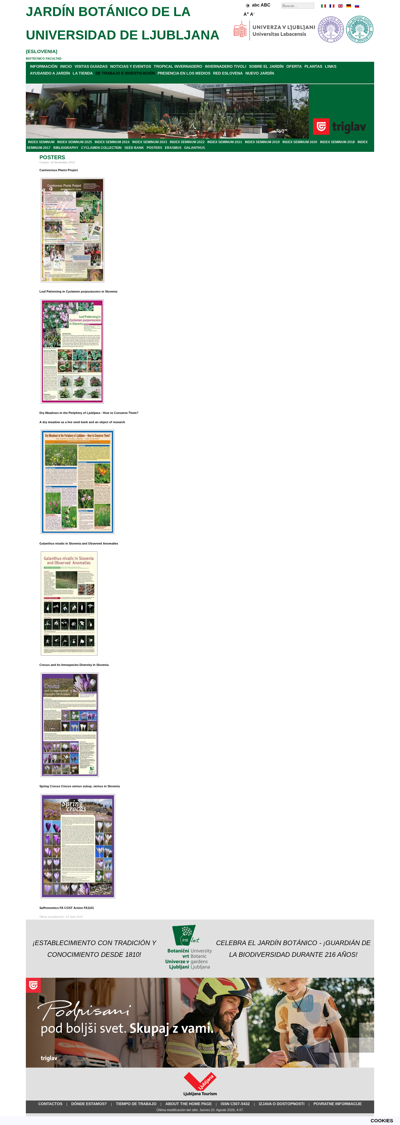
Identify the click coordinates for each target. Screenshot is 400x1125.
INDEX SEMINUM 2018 (337, 142)
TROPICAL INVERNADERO (178, 66)
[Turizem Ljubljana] (200, 1097)
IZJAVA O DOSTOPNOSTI (281, 1104)
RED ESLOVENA (228, 73)
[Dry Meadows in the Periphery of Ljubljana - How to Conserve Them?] (77, 534)
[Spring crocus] (77, 898)
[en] (340, 6)
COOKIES (382, 1120)
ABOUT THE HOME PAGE (188, 1104)
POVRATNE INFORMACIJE (337, 1104)
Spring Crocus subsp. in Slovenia (79, 786)
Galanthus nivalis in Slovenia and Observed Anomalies (78, 543)
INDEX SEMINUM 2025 (74, 142)
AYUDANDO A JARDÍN (50, 73)
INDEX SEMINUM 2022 (187, 142)
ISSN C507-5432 (235, 1104)
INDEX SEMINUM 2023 (149, 142)
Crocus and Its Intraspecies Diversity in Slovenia (74, 664)
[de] (348, 6)
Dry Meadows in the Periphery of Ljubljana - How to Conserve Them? (89, 412)
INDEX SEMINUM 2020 (299, 142)
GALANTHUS (194, 148)
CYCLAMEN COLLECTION (101, 148)
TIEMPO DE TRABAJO (136, 1104)
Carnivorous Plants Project (58, 170)
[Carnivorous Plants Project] (72, 282)
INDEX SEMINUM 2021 (224, 142)
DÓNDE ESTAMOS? (89, 1104)
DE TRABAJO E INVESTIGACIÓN (125, 73)
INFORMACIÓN (43, 66)
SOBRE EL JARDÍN (266, 66)
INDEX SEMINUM (41, 142)
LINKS (330, 66)
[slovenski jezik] (356, 6)
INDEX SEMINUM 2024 (112, 142)
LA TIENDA (83, 73)
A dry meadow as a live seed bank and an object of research (82, 422)
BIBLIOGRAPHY (65, 148)
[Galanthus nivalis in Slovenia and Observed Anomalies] (69, 655)
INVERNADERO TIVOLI (225, 66)
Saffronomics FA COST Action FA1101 (66, 907)
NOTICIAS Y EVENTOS (130, 66)
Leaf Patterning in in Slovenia (78, 291)
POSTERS (154, 148)
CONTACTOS (50, 1104)
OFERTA (294, 66)
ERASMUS (173, 148)
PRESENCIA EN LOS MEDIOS (184, 73)
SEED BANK (134, 148)
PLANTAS (313, 66)
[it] (324, 6)
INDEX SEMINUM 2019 (262, 142)
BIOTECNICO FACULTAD (43, 58)
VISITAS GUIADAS (91, 66)
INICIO (66, 66)
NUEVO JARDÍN (259, 73)
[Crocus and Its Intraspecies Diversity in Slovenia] (69, 777)
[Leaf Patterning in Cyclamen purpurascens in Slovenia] (72, 403)
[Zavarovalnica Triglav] (200, 1066)
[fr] (332, 6)
